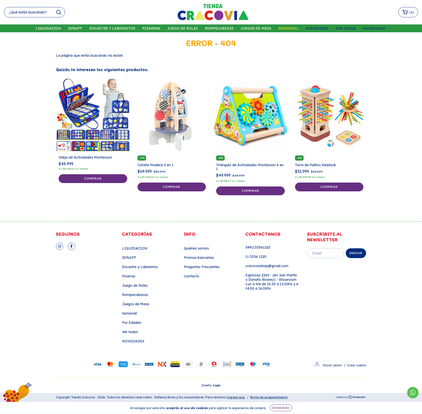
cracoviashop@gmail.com (266, 266)
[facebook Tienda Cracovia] (71, 246)
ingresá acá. (236, 397)
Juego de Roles (182, 28)
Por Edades (317, 28)
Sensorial (288, 28)
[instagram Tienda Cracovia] (59, 246)
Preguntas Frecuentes (202, 267)
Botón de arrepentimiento (269, 397)
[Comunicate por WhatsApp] (412, 392)
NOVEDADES (374, 28)
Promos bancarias (199, 257)
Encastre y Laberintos (112, 28)
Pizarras (151, 28)
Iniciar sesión (332, 365)
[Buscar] (58, 12)
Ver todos (346, 28)
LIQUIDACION (48, 28)
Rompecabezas (219, 28)
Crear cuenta (356, 365)
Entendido (281, 408)
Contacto (191, 276)
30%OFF (75, 28)
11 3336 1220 (255, 256)
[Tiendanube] (351, 397)
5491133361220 (257, 247)
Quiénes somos (196, 248)
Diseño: (211, 385)
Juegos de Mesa (256, 28)
